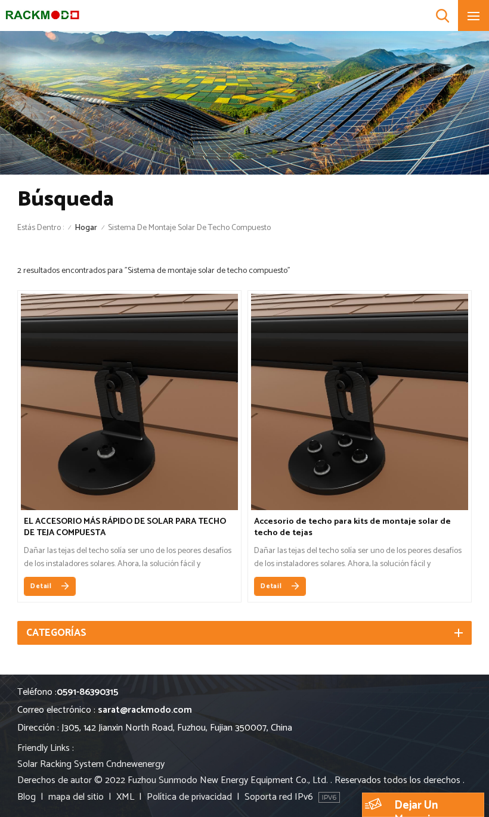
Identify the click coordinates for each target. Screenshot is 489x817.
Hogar (86, 228)
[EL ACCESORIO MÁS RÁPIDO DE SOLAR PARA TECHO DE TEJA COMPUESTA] (129, 507)
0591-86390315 (87, 692)
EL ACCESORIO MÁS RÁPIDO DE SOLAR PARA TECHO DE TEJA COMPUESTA (125, 527)
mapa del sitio (76, 797)
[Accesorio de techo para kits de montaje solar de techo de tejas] (359, 507)
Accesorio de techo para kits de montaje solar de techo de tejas (352, 527)
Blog (26, 797)
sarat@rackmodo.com (145, 710)
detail (41, 586)
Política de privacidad (189, 797)
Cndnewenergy (135, 764)
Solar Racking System (60, 764)
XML (125, 797)
